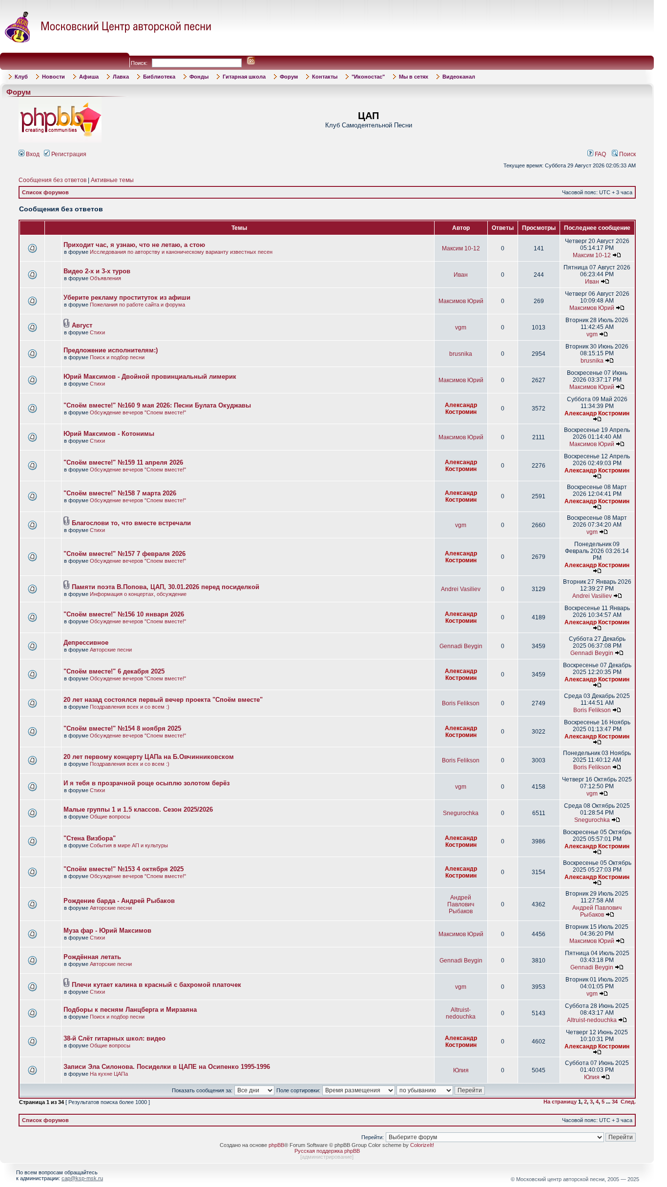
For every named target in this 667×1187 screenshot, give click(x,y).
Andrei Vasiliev (460, 589)
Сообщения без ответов (52, 180)
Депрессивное (85, 642)
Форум (289, 77)
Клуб (21, 77)
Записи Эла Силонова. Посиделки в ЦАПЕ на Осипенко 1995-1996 (166, 1066)
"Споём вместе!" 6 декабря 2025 (114, 671)
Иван (461, 274)
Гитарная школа (244, 77)
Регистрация (68, 154)
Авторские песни (111, 650)
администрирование (327, 1157)
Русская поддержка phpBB (327, 1151)
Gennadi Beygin (460, 646)
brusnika (460, 353)
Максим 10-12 (461, 248)
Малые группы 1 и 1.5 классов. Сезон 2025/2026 (138, 809)
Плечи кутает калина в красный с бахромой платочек (156, 984)
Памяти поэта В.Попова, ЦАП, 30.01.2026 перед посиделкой (165, 587)
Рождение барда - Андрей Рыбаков (119, 900)
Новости (53, 77)
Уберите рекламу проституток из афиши (126, 297)
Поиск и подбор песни (117, 357)
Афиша (89, 77)
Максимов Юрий (460, 301)
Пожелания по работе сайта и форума (137, 304)
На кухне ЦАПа (109, 1074)
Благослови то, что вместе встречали (131, 523)
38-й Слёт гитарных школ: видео (114, 1038)
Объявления (105, 278)
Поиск (627, 154)
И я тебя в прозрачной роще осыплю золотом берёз (146, 783)
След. (628, 1102)
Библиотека (159, 77)
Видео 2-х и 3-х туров (96, 271)
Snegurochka (461, 813)
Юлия (461, 1070)
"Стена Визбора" (89, 838)
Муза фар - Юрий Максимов (107, 930)
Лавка (121, 77)
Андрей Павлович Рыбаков (460, 904)
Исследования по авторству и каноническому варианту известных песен (181, 252)
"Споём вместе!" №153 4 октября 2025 (123, 869)
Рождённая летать (92, 957)
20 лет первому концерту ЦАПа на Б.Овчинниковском (148, 756)
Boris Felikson (460, 703)
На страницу (560, 1102)
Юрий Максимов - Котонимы (108, 433)
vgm (460, 327)
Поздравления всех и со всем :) (129, 707)
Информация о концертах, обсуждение (138, 594)
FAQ (599, 154)
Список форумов (45, 192)
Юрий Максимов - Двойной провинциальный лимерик (149, 376)
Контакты (324, 77)
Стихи (97, 332)
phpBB (276, 1145)
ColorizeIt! (422, 1145)
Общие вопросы (110, 816)
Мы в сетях (413, 77)
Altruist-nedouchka (461, 1013)
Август (82, 325)
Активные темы (112, 180)
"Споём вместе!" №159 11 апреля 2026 (123, 462)
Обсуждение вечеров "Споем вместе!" (138, 412)
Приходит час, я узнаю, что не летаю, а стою (134, 244)
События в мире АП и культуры (129, 845)
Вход (32, 154)
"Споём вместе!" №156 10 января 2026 (123, 614)
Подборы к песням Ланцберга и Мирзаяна (130, 1009)
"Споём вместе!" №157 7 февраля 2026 (124, 553)
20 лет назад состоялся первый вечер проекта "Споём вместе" (163, 699)
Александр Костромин (461, 408)
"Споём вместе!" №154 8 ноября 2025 (122, 728)
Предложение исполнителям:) (110, 350)
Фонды (198, 77)
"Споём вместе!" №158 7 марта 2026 (119, 493)
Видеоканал (458, 77)
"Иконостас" (368, 77)
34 (615, 1102)
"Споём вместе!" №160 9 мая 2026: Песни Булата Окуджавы (157, 405)
